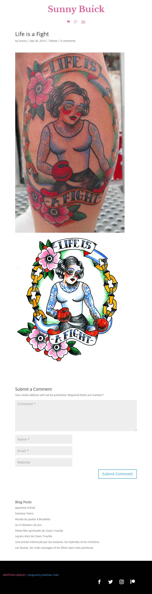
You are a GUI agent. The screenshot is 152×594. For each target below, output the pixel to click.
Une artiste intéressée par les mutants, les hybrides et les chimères (57, 542)
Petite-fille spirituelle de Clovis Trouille (39, 530)
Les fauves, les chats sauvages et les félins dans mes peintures (54, 547)
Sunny (23, 40)
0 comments (68, 40)
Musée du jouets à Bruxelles (32, 519)
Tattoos (52, 40)
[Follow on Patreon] (132, 581)
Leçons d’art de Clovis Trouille (33, 536)
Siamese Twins (24, 513)
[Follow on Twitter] (110, 581)
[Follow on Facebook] (99, 581)
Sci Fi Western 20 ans (28, 525)
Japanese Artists (25, 507)
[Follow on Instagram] (121, 581)
